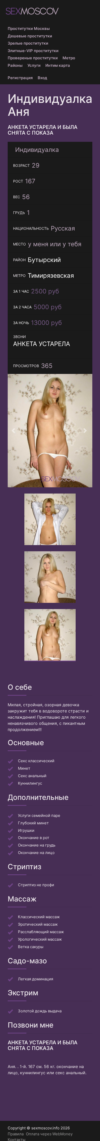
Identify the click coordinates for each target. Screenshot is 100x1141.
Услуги (34, 65)
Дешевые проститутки (30, 36)
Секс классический (36, 760)
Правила (16, 1133)
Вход (42, 77)
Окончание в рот (33, 837)
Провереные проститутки (33, 57)
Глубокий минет (33, 822)
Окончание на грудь (36, 845)
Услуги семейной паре (39, 815)
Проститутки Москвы (29, 28)
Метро (69, 57)
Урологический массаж (40, 939)
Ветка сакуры (30, 946)
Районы (15, 65)
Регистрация (20, 77)
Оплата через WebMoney (49, 1133)
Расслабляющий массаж (41, 931)
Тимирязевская (51, 275)
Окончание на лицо (36, 852)
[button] (14, 430)
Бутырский (44, 260)
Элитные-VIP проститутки (33, 50)
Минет (24, 768)
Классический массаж (39, 916)
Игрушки (26, 830)
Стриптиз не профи (36, 884)
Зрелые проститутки (28, 43)
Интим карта (57, 65)
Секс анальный (32, 775)
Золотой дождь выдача (40, 1010)
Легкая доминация (35, 978)
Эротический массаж (38, 924)
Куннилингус (30, 783)
